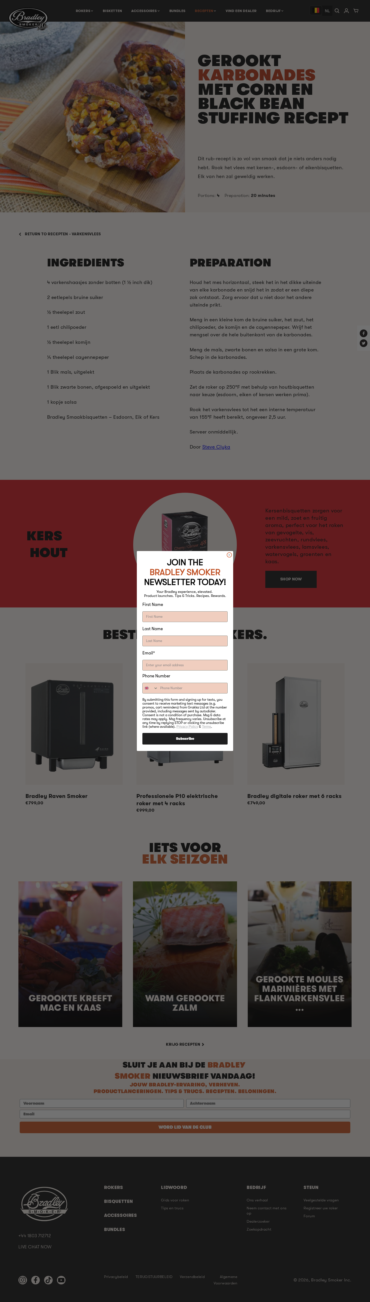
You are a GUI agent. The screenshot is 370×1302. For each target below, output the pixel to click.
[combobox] (150, 688)
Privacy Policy (187, 726)
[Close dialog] (229, 555)
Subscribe (185, 739)
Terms (206, 726)
